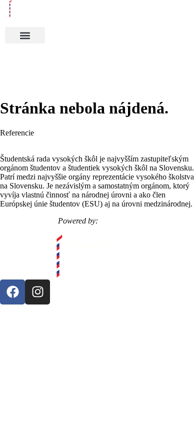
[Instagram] (37, 292)
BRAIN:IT (119, 220)
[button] (25, 35)
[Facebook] (12, 292)
